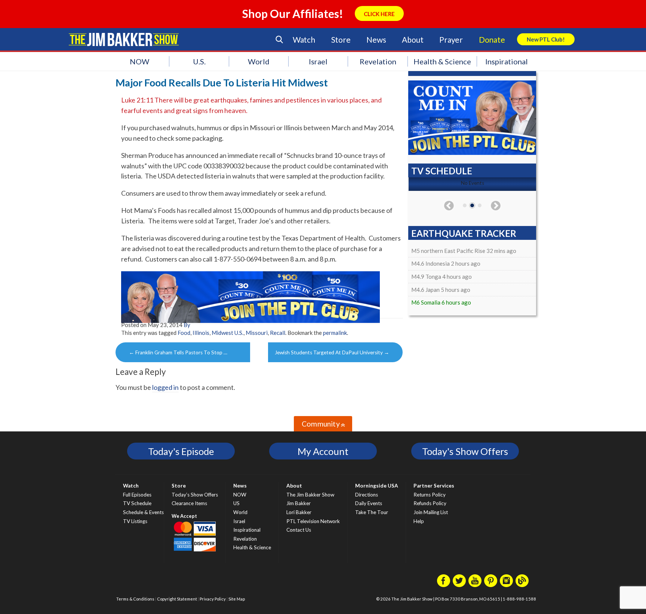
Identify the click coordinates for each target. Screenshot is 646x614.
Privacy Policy (213, 598)
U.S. (199, 61)
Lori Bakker (298, 512)
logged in (165, 387)
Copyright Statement (177, 598)
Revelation (378, 61)
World (259, 61)
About (412, 39)
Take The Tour (371, 512)
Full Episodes (137, 495)
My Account (323, 451)
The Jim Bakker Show (310, 495)
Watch (304, 39)
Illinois (201, 332)
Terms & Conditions (135, 598)
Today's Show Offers (465, 451)
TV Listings (135, 521)
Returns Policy (429, 495)
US (236, 503)
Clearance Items (189, 503)
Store (341, 39)
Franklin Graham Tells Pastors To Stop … (178, 352)
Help (418, 521)
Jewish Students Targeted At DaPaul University (332, 352)
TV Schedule (137, 503)
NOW (139, 61)
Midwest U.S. (227, 332)
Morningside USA (376, 486)
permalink (335, 332)
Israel (318, 61)
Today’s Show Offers (195, 495)
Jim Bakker (124, 39)
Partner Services (433, 486)
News (376, 39)
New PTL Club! (546, 39)
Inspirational (506, 61)
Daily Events (368, 503)
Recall (277, 332)
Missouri (257, 332)
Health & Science (442, 61)
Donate (492, 39)
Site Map (236, 598)
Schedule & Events (143, 512)
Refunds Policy (429, 503)
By (187, 324)
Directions (366, 495)
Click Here (379, 13)
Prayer (451, 39)
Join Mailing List (430, 512)
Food (184, 332)
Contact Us (298, 530)
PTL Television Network (313, 521)
